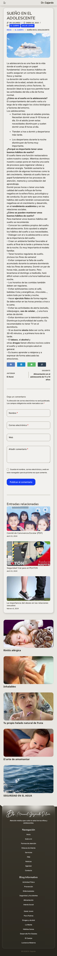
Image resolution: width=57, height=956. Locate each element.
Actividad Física (29, 882)
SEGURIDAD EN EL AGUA (17, 795)
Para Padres (28, 916)
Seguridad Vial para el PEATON (22, 568)
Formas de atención (28, 843)
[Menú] (4, 3)
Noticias (28, 861)
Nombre (13, 413)
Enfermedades (28, 891)
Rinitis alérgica (12, 650)
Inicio (28, 834)
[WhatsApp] (31, 364)
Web (11, 437)
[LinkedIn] (21, 364)
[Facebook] (11, 364)
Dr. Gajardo (47, 3)
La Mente (28, 925)
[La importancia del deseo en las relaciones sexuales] (28, 588)
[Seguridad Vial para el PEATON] (28, 553)
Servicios (28, 852)
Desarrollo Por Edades (28, 934)
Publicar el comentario (21, 482)
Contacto (28, 870)
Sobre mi (28, 839)
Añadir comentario (18, 449)
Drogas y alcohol (28, 920)
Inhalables (9, 686)
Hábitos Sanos (28, 929)
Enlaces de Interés (28, 848)
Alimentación (28, 900)
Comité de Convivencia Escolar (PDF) (25, 533)
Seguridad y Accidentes (28, 896)
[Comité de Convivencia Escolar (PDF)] (28, 518)
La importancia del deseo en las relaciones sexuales (27, 604)
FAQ (28, 857)
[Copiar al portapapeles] (42, 364)
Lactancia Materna (28, 943)
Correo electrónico (18, 425)
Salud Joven (27, 26)
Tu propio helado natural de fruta (23, 723)
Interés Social (28, 905)
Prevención (28, 887)
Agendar (28, 866)
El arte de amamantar (16, 759)
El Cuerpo (14, 26)
